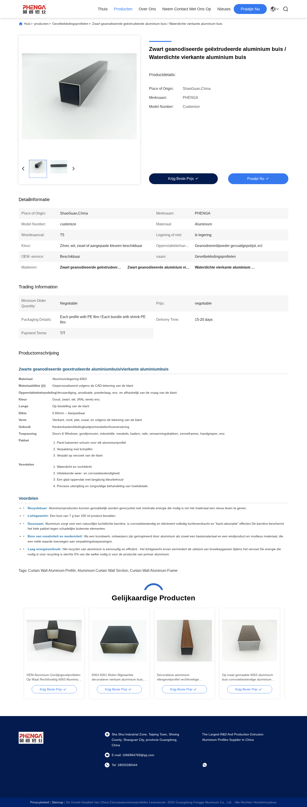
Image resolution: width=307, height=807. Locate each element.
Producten (123, 9)
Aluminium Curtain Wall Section (103, 570)
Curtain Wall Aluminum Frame (154, 570)
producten (41, 23)
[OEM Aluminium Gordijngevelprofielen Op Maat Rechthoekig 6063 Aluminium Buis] (54, 640)
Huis (27, 23)
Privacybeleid (39, 802)
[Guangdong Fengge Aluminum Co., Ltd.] (34, 9)
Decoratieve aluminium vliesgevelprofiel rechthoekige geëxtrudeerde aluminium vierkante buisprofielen (182, 677)
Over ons (147, 9)
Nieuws (224, 9)
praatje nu (250, 9)
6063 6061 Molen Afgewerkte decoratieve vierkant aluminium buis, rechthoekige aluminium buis (118, 677)
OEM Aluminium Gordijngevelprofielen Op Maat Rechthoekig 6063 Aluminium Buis (54, 677)
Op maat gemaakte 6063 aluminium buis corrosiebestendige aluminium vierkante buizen (247, 677)
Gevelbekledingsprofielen (70, 23)
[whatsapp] (208, 765)
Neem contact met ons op (186, 9)
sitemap (57, 802)
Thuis (103, 9)
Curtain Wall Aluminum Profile (52, 570)
